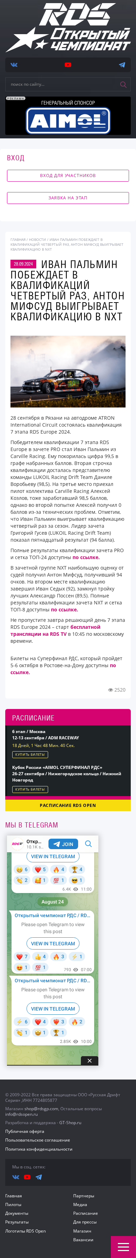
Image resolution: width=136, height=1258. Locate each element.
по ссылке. (86, 557)
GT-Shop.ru (70, 1123)
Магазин (82, 1231)
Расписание (85, 1213)
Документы (16, 1213)
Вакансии (83, 1240)
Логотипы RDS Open (25, 1231)
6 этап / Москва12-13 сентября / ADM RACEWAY (45, 735)
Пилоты (13, 1204)
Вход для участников (68, 175)
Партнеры (83, 1196)
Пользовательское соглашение (37, 1140)
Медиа (80, 1204)
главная (17, 239)
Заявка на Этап (68, 198)
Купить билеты (30, 754)
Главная (13, 1196)
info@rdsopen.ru (21, 1114)
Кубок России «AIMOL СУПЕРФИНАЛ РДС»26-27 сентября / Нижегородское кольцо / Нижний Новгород (66, 773)
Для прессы (85, 1222)
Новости (37, 239)
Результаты (17, 1222)
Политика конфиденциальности (39, 1149)
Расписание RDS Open (68, 805)
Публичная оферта (24, 1131)
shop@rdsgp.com (41, 1109)
